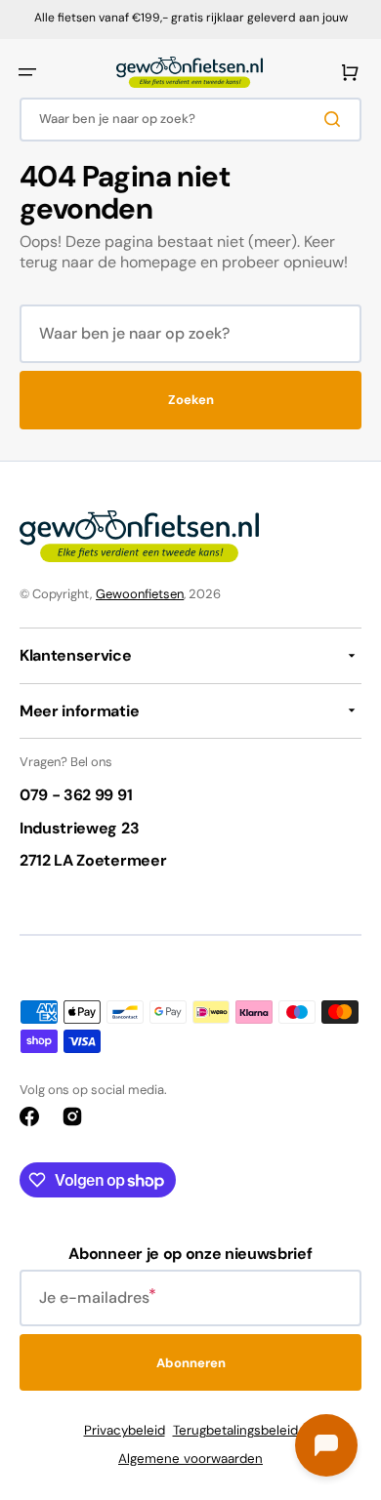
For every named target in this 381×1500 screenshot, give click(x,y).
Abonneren (191, 1363)
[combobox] (190, 120)
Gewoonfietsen (140, 594)
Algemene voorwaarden (190, 1458)
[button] (27, 72)
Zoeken (191, 399)
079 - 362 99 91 (76, 795)
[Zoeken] (336, 119)
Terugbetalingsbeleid (235, 1430)
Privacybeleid (124, 1430)
